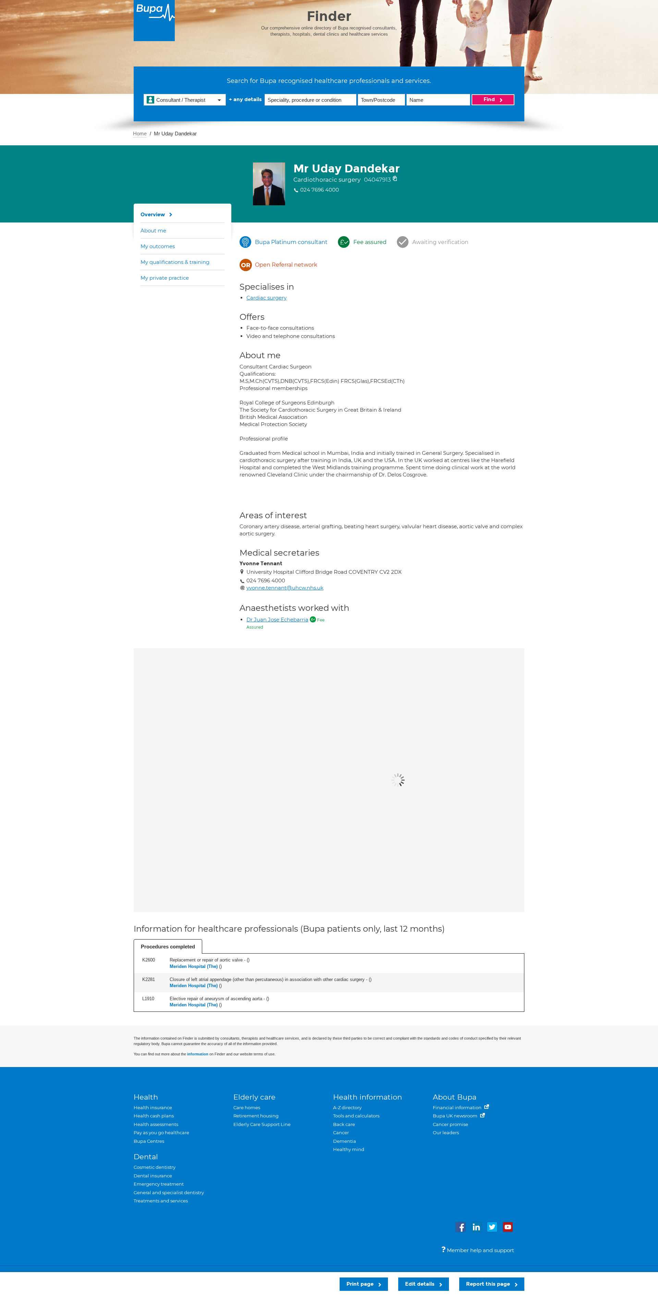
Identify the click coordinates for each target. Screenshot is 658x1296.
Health (146, 1097)
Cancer (341, 1132)
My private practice (165, 278)
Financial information (458, 1107)
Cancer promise (450, 1124)
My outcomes (158, 246)
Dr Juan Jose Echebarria (277, 619)
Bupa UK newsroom (455, 1115)
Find (490, 99)
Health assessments (156, 1124)
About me (153, 230)
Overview (153, 214)
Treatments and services (161, 1200)
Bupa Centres (149, 1141)
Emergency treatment (159, 1184)
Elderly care (254, 1097)
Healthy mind (348, 1149)
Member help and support (480, 1250)
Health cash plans (154, 1115)
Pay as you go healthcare (161, 1132)
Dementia (344, 1141)
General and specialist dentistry (169, 1192)
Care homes (246, 1107)
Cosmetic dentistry (154, 1167)
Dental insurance (153, 1175)
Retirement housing (256, 1115)
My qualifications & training (175, 262)
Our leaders (446, 1132)
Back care (344, 1124)
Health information (367, 1097)
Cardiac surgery (266, 297)
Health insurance (153, 1107)
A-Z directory (347, 1107)
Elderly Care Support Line (262, 1124)
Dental (146, 1156)
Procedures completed (168, 946)
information (197, 1054)
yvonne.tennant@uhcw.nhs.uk (285, 587)
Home (140, 133)
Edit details (420, 1284)
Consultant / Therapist (180, 100)
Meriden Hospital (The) (194, 966)
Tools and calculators (356, 1115)
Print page (360, 1284)
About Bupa (454, 1097)
